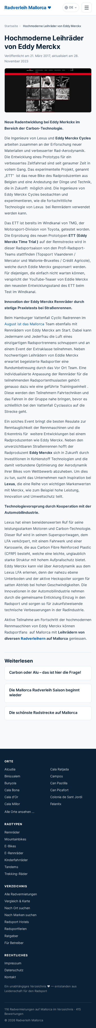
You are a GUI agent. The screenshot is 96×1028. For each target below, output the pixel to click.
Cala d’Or (11, 797)
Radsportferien (15, 929)
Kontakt (10, 977)
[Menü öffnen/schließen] (87, 8)
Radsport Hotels (16, 922)
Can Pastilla (58, 783)
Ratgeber (11, 936)
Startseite (11, 26)
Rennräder (12, 832)
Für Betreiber (13, 943)
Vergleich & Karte (17, 901)
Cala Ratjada (59, 769)
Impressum (12, 963)
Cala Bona (11, 790)
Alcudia (9, 769)
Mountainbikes (15, 839)
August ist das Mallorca (24, 324)
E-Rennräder (13, 853)
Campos (56, 776)
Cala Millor (12, 804)
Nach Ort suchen (17, 908)
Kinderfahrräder (16, 860)
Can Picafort (59, 790)
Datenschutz (13, 970)
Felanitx (55, 804)
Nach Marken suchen (20, 915)
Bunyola (10, 783)
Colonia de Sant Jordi (66, 797)
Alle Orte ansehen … (19, 812)
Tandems (11, 867)
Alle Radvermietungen (20, 894)
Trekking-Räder (15, 874)
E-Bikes (10, 846)
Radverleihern (33, 638)
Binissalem (12, 776)
